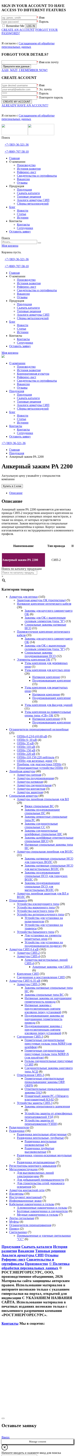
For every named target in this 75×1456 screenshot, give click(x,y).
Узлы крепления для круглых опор (47, 670)
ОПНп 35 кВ (25, 743)
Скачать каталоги (28, 398)
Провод (14, 1228)
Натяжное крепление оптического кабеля (44, 603)
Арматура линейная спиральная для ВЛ (43, 799)
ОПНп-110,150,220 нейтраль (35, 757)
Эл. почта (45, 89)
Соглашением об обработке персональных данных (28, 45)
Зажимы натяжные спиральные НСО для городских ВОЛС (49, 860)
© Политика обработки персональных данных (36, 1266)
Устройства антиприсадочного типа (40, 914)
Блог (12, 412)
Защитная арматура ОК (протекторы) (41, 600)
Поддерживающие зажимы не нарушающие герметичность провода (44, 1019)
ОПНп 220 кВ (26, 753)
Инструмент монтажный (25, 1197)
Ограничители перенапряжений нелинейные (39, 729)
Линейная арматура (22, 771)
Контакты (15, 426)
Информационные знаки (25, 1200)
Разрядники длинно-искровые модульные (44, 1155)
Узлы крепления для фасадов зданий (48, 705)
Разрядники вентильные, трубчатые (40, 1137)
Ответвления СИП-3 (30, 1075)
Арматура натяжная (30, 781)
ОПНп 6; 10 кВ (27, 739)
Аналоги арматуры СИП (33, 405)
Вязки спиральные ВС (39, 806)
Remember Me (15, 26)
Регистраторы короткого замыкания (32, 1165)
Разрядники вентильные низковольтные (41, 1143)
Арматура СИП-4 (28, 956)
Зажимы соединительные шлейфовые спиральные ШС (43, 832)
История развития (29, 370)
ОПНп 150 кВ (26, 750)
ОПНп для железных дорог (35, 760)
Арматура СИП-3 (28, 984)
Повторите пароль (51, 97)
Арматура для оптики (23, 596)
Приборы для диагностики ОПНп (39, 764)
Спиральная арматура (23, 795)
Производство (26, 366)
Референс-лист (26, 377)
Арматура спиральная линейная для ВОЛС (45, 851)
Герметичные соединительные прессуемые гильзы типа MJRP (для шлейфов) (48, 1043)
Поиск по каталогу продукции (22, 568)
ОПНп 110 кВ (26, 746)
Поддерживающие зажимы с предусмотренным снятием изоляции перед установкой (43, 1029)
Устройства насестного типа (35, 911)
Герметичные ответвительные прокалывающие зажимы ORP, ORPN (45, 1082)
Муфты (14, 1221)
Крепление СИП (28, 973)
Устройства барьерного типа (35, 931)
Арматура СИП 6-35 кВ (24, 980)
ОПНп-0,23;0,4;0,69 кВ (32, 736)
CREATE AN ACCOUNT (18, 29)
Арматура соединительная (34, 785)
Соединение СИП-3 (30, 1036)
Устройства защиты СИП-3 (34, 1103)
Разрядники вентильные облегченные (42, 1134)
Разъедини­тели (19, 1127)
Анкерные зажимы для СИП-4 (52, 966)
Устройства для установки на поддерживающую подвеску (44, 944)
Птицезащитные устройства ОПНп (40, 767)
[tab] (41, 493)
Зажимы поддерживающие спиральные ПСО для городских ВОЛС (46, 876)
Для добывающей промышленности (40, 1179)
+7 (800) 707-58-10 (17, 151)
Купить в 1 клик (12, 486)
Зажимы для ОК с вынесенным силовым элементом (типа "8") (45, 619)
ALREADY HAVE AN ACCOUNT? (25, 105)
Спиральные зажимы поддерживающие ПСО (40, 654)
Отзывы (22, 387)
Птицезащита (18, 900)
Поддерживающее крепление (51, 680)
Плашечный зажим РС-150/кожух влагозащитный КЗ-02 (47, 1097)
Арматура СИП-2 (28, 952)
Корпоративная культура (33, 373)
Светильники (18, 1232)
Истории (22, 422)
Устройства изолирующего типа (38, 904)
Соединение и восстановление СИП (41, 977)
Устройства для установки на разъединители (44, 919)
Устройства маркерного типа (36, 907)
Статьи (21, 419)
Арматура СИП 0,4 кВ (24, 949)
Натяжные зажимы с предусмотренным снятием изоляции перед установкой (43, 1009)
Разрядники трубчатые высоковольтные (39, 1150)
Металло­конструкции (23, 1169)
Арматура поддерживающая (35, 778)
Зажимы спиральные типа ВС (44, 994)
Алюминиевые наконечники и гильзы (42, 1207)
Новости (22, 415)
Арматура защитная (30, 792)
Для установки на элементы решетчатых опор (43, 937)
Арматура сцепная (29, 774)
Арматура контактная (31, 788)
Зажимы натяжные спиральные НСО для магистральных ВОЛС (49, 867)
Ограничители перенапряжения (30, 1225)
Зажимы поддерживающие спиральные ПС (42, 811)
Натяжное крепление (46, 677)
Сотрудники (25, 433)
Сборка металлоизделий (33, 408)
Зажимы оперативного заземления (47, 1106)
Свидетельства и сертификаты (37, 380)
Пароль (43, 21)
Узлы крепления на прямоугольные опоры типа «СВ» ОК (48, 713)
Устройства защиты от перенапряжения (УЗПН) (41, 1122)
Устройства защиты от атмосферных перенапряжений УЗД (48, 1115)
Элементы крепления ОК (33, 659)
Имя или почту (49, 62)
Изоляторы (16, 1193)
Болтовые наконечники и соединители (42, 1211)
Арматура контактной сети (27, 1190)
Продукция (16, 391)
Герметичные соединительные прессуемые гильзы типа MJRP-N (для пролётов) (47, 1054)
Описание (15, 493)
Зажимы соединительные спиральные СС (41, 825)
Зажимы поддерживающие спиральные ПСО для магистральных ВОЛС (42, 886)
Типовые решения (29, 401)
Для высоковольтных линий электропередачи (35, 1174)
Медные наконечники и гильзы (37, 1214)
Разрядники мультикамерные (36, 1162)
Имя (41, 17)
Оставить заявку (20, 436)
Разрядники (17, 1130)
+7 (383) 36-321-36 (17, 144)
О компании (17, 363)
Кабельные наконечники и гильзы (31, 1204)
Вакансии (23, 384)
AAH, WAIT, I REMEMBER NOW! (25, 70)
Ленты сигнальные (21, 1218)
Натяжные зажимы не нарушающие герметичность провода (48, 1000)
